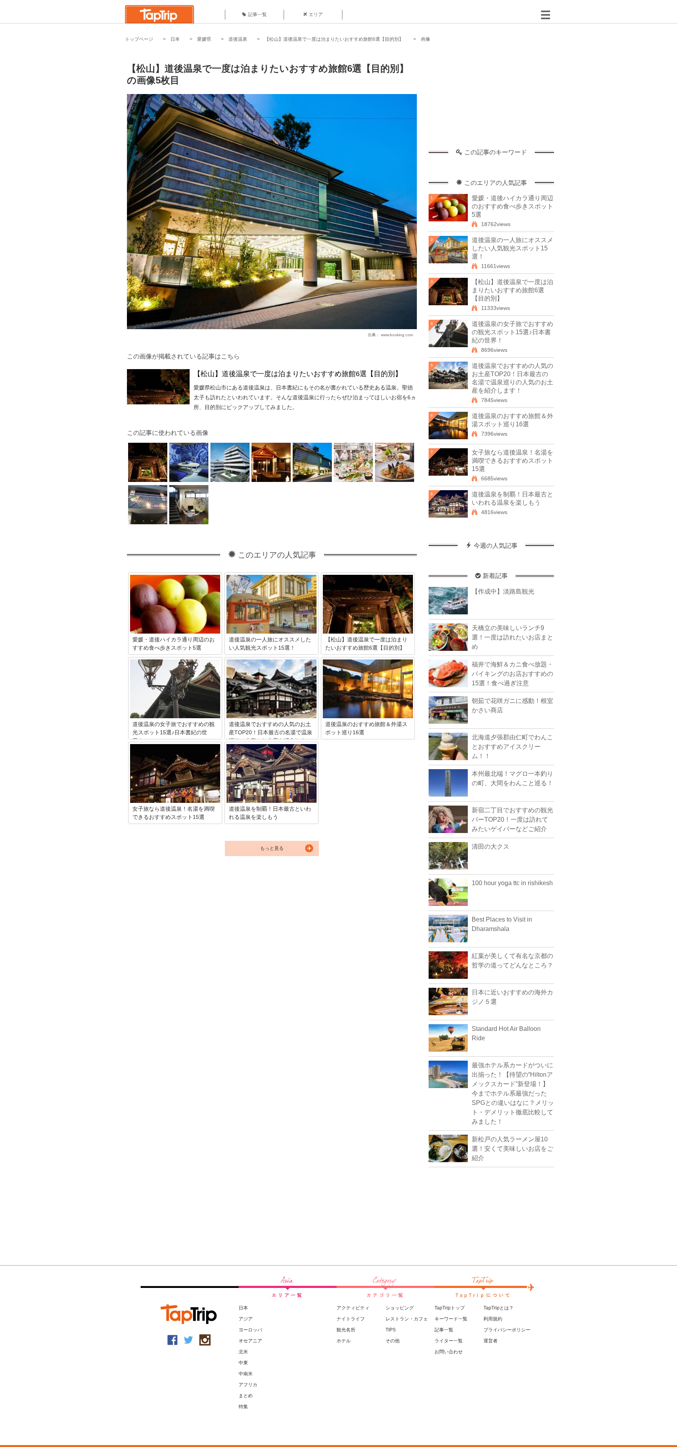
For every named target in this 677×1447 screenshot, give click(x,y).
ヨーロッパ (250, 1330)
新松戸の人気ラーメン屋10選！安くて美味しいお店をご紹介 (512, 1148)
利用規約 (492, 1319)
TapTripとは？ (498, 1308)
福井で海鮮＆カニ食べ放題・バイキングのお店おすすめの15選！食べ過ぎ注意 (512, 673)
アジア (246, 1319)
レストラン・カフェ (407, 1319)
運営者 (490, 1341)
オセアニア (250, 1341)
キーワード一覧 (450, 1319)
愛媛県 (204, 39)
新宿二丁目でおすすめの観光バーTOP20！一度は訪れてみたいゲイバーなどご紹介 (512, 819)
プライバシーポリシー (506, 1330)
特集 (243, 1406)
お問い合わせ (448, 1352)
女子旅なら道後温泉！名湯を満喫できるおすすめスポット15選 (512, 460)
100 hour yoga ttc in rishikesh (512, 883)
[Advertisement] (491, 100)
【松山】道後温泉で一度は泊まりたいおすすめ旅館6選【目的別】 (334, 39)
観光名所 (346, 1330)
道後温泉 (237, 39)
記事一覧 (257, 14)
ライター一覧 (448, 1341)
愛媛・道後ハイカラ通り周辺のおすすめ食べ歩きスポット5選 (512, 206)
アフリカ (248, 1384)
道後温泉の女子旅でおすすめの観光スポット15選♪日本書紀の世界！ (512, 332)
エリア (316, 14)
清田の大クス (490, 846)
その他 (393, 1341)
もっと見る (272, 848)
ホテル (344, 1341)
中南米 (246, 1373)
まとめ (246, 1395)
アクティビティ (353, 1308)
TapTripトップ (449, 1308)
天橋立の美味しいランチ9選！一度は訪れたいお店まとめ (512, 637)
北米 (243, 1352)
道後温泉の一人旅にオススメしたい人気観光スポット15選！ (512, 248)
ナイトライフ (351, 1319)
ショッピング (400, 1308)
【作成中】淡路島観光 (503, 591)
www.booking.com (397, 335)
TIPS (391, 1330)
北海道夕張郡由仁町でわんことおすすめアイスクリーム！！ (512, 746)
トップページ (139, 39)
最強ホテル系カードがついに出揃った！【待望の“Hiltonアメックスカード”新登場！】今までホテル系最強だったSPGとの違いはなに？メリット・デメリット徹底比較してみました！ (513, 1093)
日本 (175, 39)
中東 (243, 1363)
